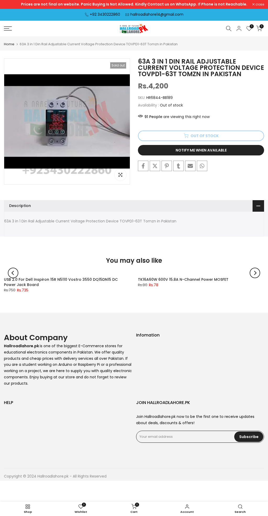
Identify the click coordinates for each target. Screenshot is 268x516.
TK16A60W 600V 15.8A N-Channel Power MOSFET (183, 279)
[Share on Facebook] (143, 166)
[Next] (255, 273)
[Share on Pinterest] (166, 166)
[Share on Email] (190, 166)
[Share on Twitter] (155, 166)
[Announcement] (134, 4)
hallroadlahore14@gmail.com (156, 14)
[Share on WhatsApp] (202, 166)
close (11, 4)
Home (9, 44)
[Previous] (13, 273)
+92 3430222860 (105, 14)
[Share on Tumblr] (178, 166)
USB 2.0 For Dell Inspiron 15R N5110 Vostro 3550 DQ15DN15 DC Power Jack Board (61, 282)
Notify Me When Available (201, 150)
